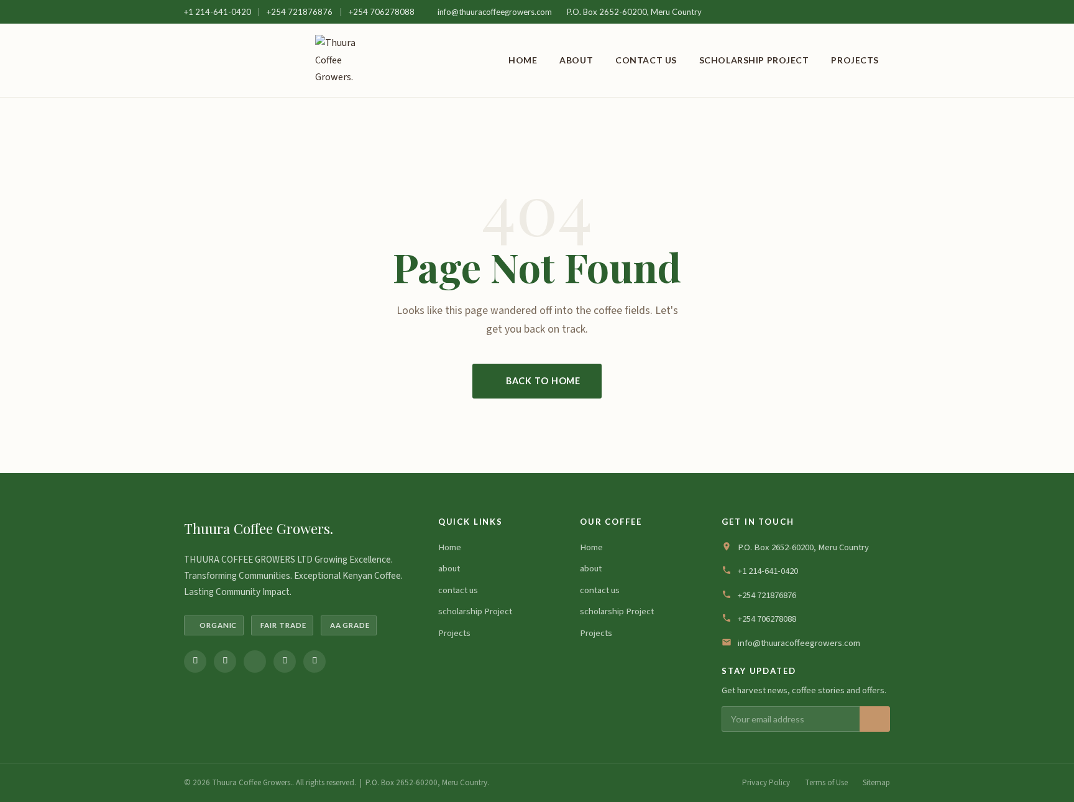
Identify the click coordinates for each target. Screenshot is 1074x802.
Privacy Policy (766, 782)
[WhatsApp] (284, 661)
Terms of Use (826, 782)
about (576, 60)
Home (522, 60)
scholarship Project (754, 60)
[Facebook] (195, 661)
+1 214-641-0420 (218, 12)
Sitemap (876, 782)
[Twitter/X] (255, 661)
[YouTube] (314, 661)
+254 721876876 (300, 12)
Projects (855, 60)
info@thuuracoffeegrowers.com (495, 12)
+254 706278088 (382, 12)
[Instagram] (225, 661)
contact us (646, 60)
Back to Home (543, 381)
